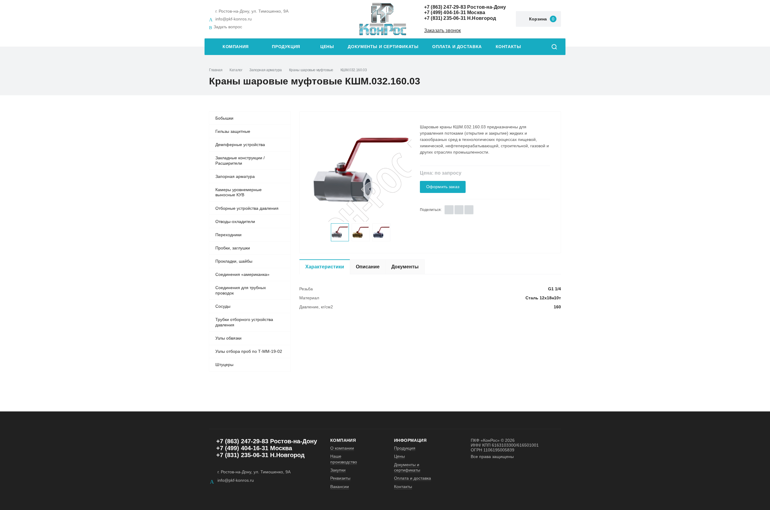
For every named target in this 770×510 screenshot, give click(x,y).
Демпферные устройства (240, 144)
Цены (327, 46)
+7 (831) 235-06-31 (445, 18)
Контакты (508, 46)
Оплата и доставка (457, 46)
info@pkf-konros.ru (233, 19)
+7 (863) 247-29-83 (445, 7)
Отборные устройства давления (247, 208)
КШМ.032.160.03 (353, 70)
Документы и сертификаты (383, 46)
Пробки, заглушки (232, 248)
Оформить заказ (442, 187)
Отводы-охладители (235, 221)
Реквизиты (340, 478)
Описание (368, 266)
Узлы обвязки (228, 338)
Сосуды (222, 306)
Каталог (235, 70)
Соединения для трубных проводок (240, 290)
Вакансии (339, 486)
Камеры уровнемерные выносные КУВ (238, 192)
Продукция (286, 46)
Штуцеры (224, 364)
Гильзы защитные (232, 131)
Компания (236, 46)
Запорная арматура (265, 70)
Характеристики (324, 266)
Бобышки (224, 118)
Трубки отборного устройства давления (244, 322)
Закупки (338, 470)
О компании (342, 448)
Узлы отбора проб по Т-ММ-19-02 (248, 351)
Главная (215, 70)
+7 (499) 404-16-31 (445, 12)
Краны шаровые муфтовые (311, 70)
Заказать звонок (442, 30)
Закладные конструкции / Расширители (240, 160)
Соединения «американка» (242, 274)
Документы (405, 266)
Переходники (228, 234)
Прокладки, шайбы (233, 261)
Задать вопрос (228, 26)
